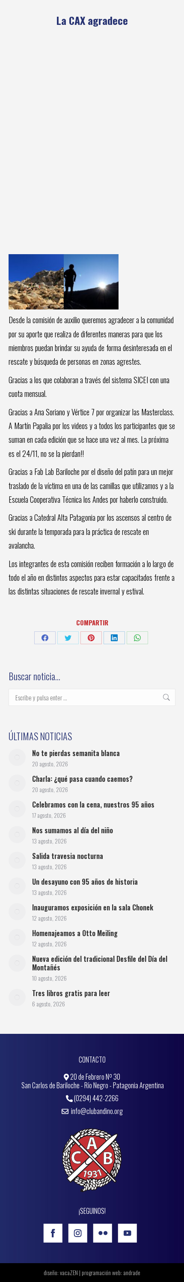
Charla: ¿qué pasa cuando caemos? (82, 779)
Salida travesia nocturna (67, 856)
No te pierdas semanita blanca (76, 753)
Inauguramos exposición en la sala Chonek (92, 907)
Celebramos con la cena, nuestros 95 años (93, 804)
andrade (131, 1272)
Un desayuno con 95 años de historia (85, 881)
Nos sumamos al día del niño (72, 830)
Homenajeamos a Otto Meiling (75, 933)
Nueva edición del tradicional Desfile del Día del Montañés (99, 963)
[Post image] (17, 757)
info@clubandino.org (96, 1111)
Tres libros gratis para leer (71, 993)
